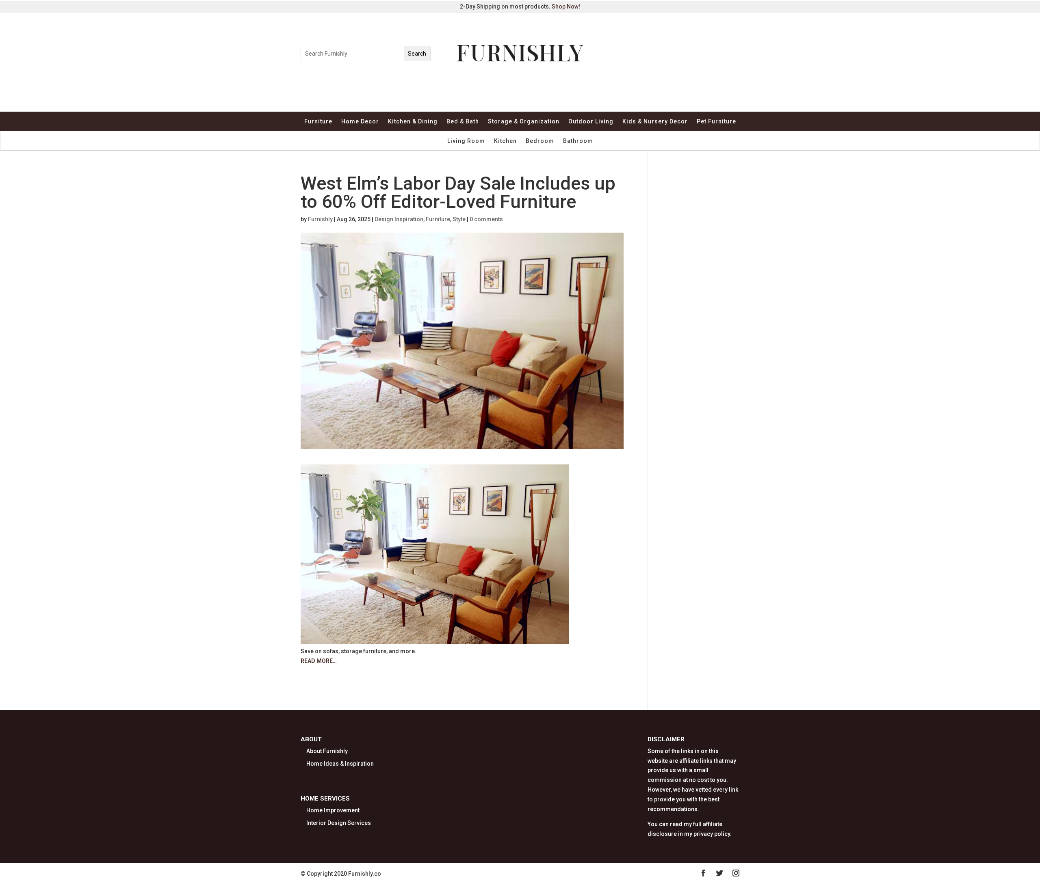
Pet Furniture (716, 122)
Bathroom (578, 141)
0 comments (486, 219)
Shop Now (565, 6)
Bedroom (540, 141)
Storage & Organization (523, 122)
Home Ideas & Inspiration (340, 763)
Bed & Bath (462, 122)
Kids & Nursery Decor (655, 122)
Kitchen (505, 141)
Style (459, 219)
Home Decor (360, 122)
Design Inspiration (399, 219)
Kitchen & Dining (413, 122)
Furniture (318, 122)
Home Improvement (333, 810)
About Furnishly (327, 751)
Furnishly (320, 219)
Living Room (466, 141)
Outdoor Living (590, 122)
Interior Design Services (338, 823)
